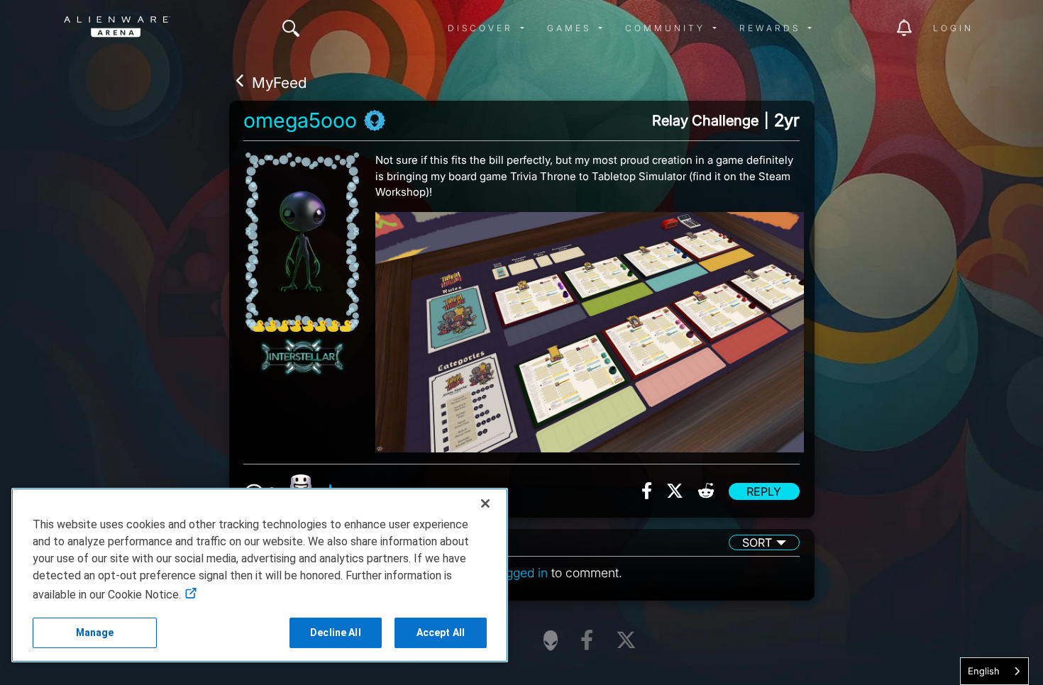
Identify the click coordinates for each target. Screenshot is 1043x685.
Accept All (440, 632)
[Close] (485, 503)
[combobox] (994, 671)
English (984, 670)
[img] (291, 28)
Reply (763, 491)
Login (953, 28)
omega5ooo (300, 120)
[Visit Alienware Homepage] (550, 640)
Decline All (335, 632)
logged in (522, 572)
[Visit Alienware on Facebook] (587, 640)
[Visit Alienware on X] (626, 640)
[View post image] (589, 327)
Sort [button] (757, 542)
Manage (95, 632)
